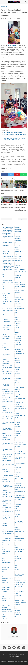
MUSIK (16, 347)
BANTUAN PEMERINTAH (7, 308)
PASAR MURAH (18, 391)
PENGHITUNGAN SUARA (20, 420)
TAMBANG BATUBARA (20, 582)
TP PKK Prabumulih (19, 591)
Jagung (3, 614)
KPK (16, 310)
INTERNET (4, 591)
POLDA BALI (18, 467)
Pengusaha (17, 422)
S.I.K (16, 545)
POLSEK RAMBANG (19, 495)
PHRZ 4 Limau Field (19, 442)
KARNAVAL (17, 265)
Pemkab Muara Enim (19, 406)
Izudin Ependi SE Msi (6, 609)
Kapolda (17, 249)
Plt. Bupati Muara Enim (20, 463)
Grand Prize (4, 549)
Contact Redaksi (11, 654)
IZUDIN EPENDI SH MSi (7, 611)
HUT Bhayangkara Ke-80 (7, 578)
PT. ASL (17, 525)
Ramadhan (17, 529)
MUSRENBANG (18, 351)
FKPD (3, 542)
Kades (16, 242)
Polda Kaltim (18, 469)
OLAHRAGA (17, 367)
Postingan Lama (22, 219)
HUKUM (3, 576)
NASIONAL (17, 362)
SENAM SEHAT (18, 556)
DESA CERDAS (5, 381)
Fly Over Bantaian (6, 544)
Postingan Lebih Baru (7, 219)
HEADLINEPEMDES (6, 562)
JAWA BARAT (5, 618)
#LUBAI (3, 249)
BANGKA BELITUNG (6, 291)
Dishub (3, 521)
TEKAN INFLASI (18, 586)
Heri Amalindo (5, 565)
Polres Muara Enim (19, 478)
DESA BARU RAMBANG (7, 371)
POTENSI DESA (18, 499)
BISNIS (3, 317)
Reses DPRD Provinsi (19, 538)
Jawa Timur (17, 227)
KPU (16, 312)
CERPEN (4, 343)
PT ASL (16, 516)
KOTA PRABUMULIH (19, 308)
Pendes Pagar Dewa (19, 411)
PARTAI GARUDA (18, 389)
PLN (16, 461)
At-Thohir (4, 288)
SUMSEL (17, 571)
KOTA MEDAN (18, 306)
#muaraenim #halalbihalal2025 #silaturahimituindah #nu (7, 255)
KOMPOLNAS (18, 297)
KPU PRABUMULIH (19, 315)
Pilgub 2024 (17, 446)
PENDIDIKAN (18, 413)
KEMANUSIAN (18, 277)
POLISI (16, 474)
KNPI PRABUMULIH (19, 290)
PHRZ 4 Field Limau (19, 440)
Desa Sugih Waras (6, 471)
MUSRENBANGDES (19, 353)
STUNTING (17, 569)
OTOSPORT (17, 373)
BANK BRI (4, 295)
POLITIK (17, 476)
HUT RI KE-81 (5, 585)
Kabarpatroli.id (18, 238)
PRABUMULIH (18, 504)
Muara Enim (17, 342)
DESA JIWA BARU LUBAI (7, 391)
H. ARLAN (4, 556)
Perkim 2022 (18, 429)
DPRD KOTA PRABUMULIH (8, 533)
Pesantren (17, 437)
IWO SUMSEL (5, 607)
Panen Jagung (18, 382)
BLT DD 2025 (5, 319)
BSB (3, 332)
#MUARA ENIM (5, 251)
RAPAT (16, 534)
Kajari (16, 247)
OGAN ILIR (17, 365)
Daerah (3, 345)
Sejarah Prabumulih (19, 549)
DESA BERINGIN (5, 376)
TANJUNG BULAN (19, 584)
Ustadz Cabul (18, 604)
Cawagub (4, 340)
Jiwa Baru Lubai (18, 231)
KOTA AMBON (18, 303)
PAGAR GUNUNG (19, 376)
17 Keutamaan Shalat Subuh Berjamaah (13, 132)
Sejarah (16, 547)
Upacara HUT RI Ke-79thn (20, 602)
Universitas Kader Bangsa (21, 598)
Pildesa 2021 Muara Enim (20, 444)
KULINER (17, 319)
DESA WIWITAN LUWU (7, 515)
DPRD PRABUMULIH (6, 538)
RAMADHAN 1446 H (19, 531)
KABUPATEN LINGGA (20, 240)
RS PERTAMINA (18, 540)
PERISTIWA (17, 426)
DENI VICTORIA (5, 349)
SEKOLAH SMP (18, 551)
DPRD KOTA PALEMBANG (7, 531)
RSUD (16, 542)
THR (16, 589)
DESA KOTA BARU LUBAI (7, 416)
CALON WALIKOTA (6, 336)
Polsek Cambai (18, 483)
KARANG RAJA (18, 260)
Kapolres (17, 254)
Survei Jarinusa (18, 577)
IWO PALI (4, 603)
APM (3, 286)
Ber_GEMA (4, 312)
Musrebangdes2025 (19, 349)
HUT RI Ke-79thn (5, 582)
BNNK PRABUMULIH (6, 325)
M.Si (16, 334)
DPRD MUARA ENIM (6, 536)
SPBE (16, 567)
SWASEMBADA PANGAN (20, 580)
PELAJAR (17, 396)
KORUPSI (17, 301)
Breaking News (5, 327)
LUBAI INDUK (18, 330)
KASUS (16, 267)
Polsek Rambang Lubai (20, 497)
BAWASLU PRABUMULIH (7, 310)
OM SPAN (17, 369)
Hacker (3, 558)
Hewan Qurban (5, 567)
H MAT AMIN (5, 553)
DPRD (3, 529)
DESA (3, 352)
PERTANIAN (17, 433)
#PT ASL (4, 274)
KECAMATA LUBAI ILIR (20, 269)
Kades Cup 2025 (18, 245)
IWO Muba (4, 600)
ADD (3, 276)
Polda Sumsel (18, 472)
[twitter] (11, 174)
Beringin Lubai (5, 314)
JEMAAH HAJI (18, 229)
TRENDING (17, 593)
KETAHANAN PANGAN (20, 284)
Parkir (16, 385)
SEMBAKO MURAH (19, 554)
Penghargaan (18, 417)
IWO (3, 596)
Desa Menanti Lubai (6, 447)
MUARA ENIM (18, 344)
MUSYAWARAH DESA (19, 356)
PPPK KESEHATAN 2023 (20, 502)
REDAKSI (5, 654)
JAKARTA (4, 616)
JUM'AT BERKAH (18, 233)
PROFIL (17, 508)
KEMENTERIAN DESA (20, 280)
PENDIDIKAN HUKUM (20, 415)
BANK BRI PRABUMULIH (7, 301)
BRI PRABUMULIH (6, 329)
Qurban (16, 527)
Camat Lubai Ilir (5, 338)
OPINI (16, 371)
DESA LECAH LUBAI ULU (7, 426)
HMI (3, 571)
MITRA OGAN (18, 340)
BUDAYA (4, 334)
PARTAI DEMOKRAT (19, 387)
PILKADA (17, 449)
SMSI (16, 560)
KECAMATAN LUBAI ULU (20, 271)
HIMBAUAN (4, 569)
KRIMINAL (17, 317)
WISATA (17, 616)
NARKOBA (17, 360)
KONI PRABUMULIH (19, 299)
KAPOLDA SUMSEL (19, 251)
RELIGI (16, 536)
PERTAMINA (18, 431)
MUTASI (17, 358)
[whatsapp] (23, 174)
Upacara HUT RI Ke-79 (20, 600)
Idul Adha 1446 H (6, 587)
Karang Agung (18, 256)
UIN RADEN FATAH (19, 595)
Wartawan (17, 610)
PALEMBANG (18, 378)
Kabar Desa (17, 236)
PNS (16, 465)
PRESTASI (17, 506)
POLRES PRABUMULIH (20, 481)
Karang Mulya (18, 258)
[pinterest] (17, 174)
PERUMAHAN (18, 435)
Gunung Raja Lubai (6, 551)
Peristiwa (17, 424)
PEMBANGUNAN (19, 402)
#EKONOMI (4, 240)
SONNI (16, 563)
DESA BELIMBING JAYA (7, 373)
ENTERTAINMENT (6, 540)
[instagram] (18, 647)
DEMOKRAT (4, 347)
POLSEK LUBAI (18, 485)
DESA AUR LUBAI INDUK (7, 365)
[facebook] (4, 174)
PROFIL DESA (18, 510)
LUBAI (16, 325)
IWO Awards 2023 (6, 598)
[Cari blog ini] (26, 2)
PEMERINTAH (18, 404)
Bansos (3, 303)
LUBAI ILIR (17, 327)
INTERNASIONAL (6, 589)
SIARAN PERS (18, 558)
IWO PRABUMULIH (6, 605)
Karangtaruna (18, 262)
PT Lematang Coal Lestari (21, 519)
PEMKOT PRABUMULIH (20, 408)
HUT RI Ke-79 (5, 580)
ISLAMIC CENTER (6, 594)
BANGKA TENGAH (6, 293)
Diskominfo (4, 523)
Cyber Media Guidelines (14, 656)
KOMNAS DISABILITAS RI (20, 295)
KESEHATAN (18, 282)
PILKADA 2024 (18, 451)
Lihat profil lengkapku (14, 636)
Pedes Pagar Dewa (19, 394)
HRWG (3, 574)
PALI (16, 380)
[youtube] (14, 647)
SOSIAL (16, 565)
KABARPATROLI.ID (13, 45)
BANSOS (4, 305)
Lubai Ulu (17, 332)
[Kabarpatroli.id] (14, 2)
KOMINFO (17, 292)
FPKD (3, 547)
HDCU (3, 560)
